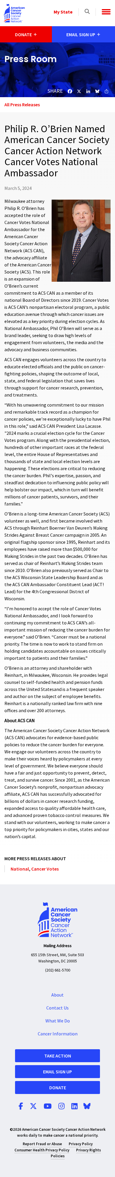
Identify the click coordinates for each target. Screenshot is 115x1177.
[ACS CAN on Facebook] (21, 1106)
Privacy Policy (81, 1143)
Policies (58, 1155)
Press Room (30, 59)
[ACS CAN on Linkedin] (74, 1106)
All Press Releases (22, 104)
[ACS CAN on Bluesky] (87, 1106)
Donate (57, 1087)
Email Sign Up (57, 1072)
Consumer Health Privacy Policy (41, 1150)
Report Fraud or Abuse (42, 1143)
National (20, 869)
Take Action (57, 1056)
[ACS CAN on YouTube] (48, 1106)
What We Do (57, 1021)
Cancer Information (58, 1034)
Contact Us (57, 1008)
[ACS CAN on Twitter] (33, 1106)
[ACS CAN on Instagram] (61, 1106)
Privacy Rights (88, 1150)
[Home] (14, 13)
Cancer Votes (45, 869)
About (57, 995)
